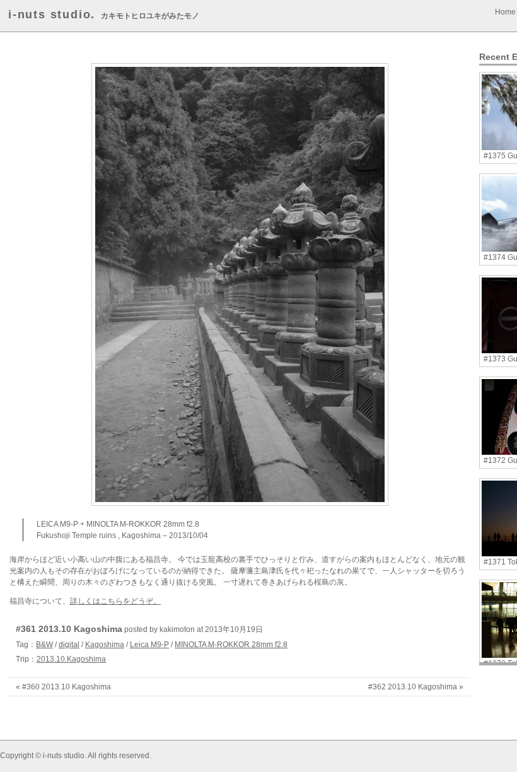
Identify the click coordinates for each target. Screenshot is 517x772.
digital (69, 644)
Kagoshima (104, 644)
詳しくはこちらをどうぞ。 (115, 601)
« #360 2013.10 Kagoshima (63, 686)
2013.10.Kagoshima (71, 659)
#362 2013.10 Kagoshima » (415, 686)
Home (505, 12)
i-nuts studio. (51, 14)
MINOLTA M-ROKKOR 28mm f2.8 (231, 644)
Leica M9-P (149, 644)
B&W (44, 644)
